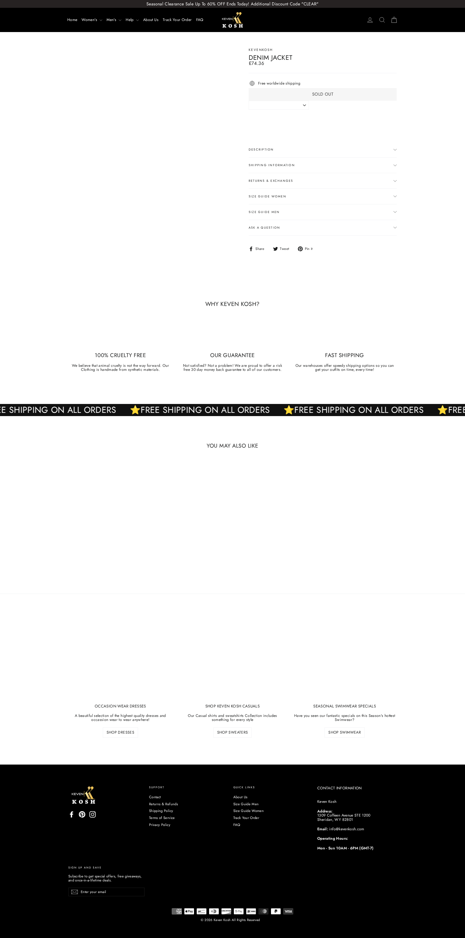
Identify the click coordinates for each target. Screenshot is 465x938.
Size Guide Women (267, 196)
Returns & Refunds (163, 804)
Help (130, 19)
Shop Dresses (120, 732)
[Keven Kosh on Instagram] (92, 814)
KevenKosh (261, 49)
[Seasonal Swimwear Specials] (345, 660)
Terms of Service (162, 817)
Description (261, 149)
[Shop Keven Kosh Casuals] (233, 660)
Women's (90, 19)
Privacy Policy (159, 824)
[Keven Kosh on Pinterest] (82, 814)
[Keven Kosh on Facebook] (71, 814)
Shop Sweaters (232, 732)
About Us (150, 19)
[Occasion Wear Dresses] (120, 660)
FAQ (199, 19)
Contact (155, 797)
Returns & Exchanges (271, 181)
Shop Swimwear (344, 732)
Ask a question (264, 227)
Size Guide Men (264, 212)
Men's (112, 19)
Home (72, 19)
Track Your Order (177, 19)
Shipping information (272, 165)
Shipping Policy (161, 810)
